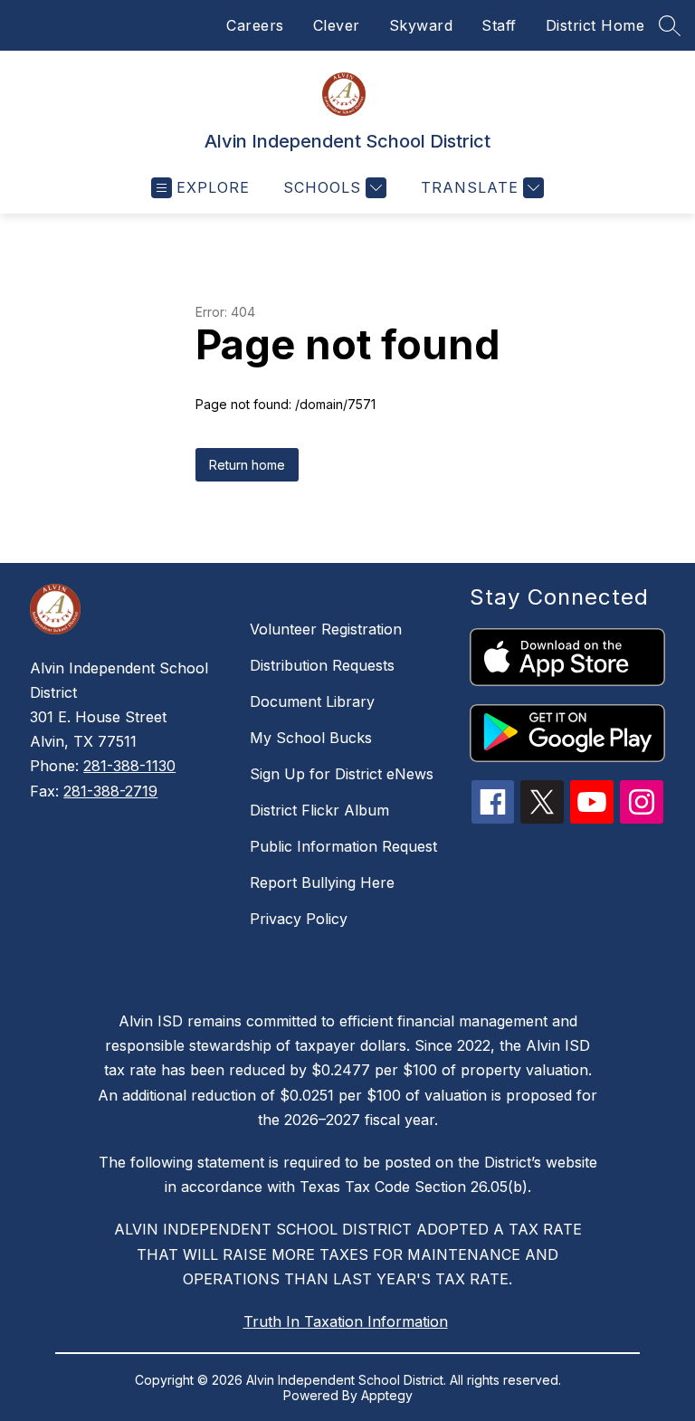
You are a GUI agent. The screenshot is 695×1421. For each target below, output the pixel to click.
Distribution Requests (322, 665)
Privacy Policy (299, 919)
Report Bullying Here (322, 882)
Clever (336, 25)
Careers (255, 25)
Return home (247, 464)
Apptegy (387, 1395)
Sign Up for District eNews (341, 774)
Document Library (312, 701)
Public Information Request (343, 846)
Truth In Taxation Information (345, 1321)
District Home (595, 25)
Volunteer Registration (326, 629)
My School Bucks (311, 738)
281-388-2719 (110, 791)
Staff (499, 25)
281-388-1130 (129, 766)
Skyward (421, 25)
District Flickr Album (319, 810)
